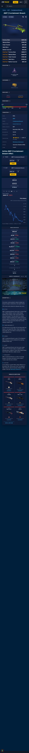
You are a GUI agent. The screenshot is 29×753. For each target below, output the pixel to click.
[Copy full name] (23, 17)
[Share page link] (26, 17)
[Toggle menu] (25, 2)
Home (4, 10)
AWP (8, 10)
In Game (5, 16)
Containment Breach (16, 10)
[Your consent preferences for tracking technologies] (2, 750)
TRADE (13, 163)
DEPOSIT (13, 174)
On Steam (11, 16)
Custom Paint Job (17, 123)
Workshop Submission (18, 142)
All (16, 191)
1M (6, 191)
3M (9, 191)
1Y (14, 191)
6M (11, 191)
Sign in (15, 2)
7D (4, 191)
